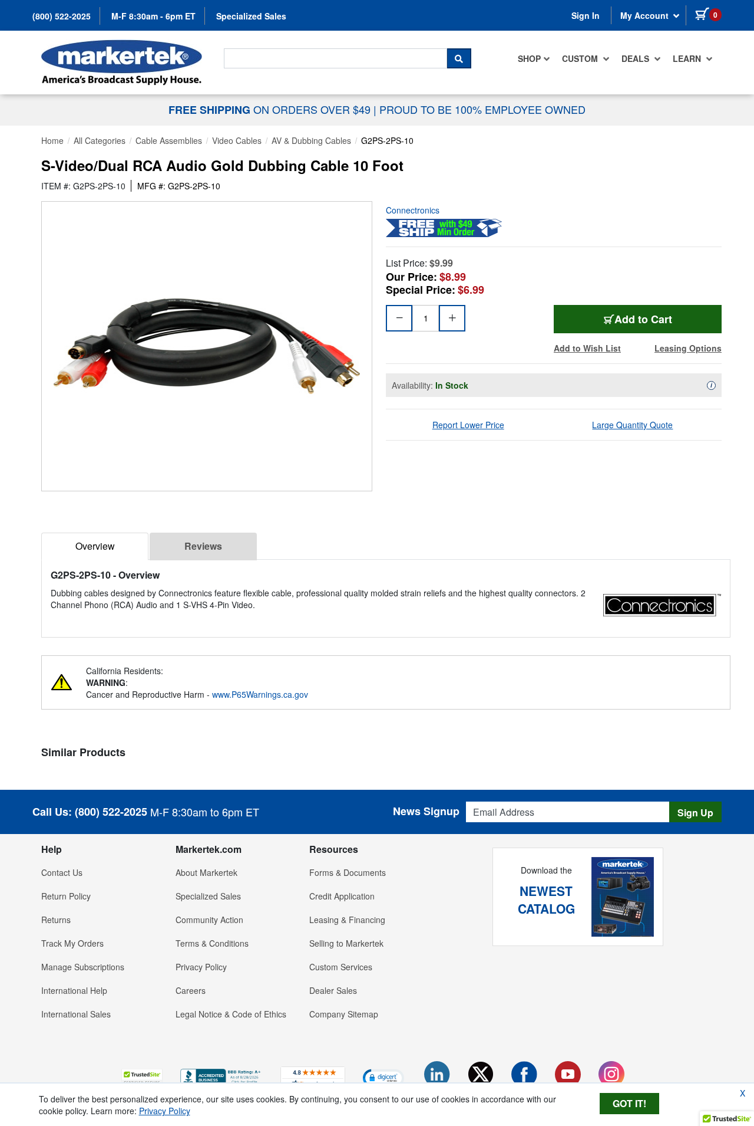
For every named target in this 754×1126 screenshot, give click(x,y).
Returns (56, 919)
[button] (142, 1077)
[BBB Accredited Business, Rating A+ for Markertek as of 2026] (221, 1076)
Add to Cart (643, 319)
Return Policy (66, 896)
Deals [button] (636, 58)
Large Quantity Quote (632, 425)
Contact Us (61, 872)
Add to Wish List (587, 348)
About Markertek (206, 872)
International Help (74, 990)
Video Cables (237, 140)
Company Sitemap (343, 1014)
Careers (191, 990)
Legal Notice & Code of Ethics (231, 1014)
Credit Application (342, 896)
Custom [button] (581, 58)
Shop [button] (529, 58)
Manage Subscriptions (82, 967)
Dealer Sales (333, 990)
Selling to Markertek (346, 943)
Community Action (209, 919)
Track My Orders (72, 943)
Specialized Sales (251, 16)
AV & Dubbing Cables (311, 140)
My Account (645, 15)
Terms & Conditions (212, 943)
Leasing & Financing (347, 919)
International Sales (76, 1014)
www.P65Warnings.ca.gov (260, 694)
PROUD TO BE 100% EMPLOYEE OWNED (482, 109)
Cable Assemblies (168, 140)
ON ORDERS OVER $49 (270, 109)
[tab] (94, 546)
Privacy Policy (201, 967)
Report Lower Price (468, 425)
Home (52, 140)
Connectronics (412, 210)
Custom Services (340, 967)
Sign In (585, 15)
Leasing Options (688, 348)
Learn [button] (688, 58)
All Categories (99, 140)
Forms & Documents (347, 872)
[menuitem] (534, 58)
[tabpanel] (386, 589)
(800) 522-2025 (61, 16)
